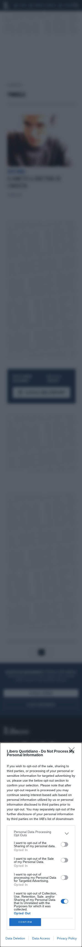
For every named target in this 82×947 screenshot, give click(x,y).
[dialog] (41, 845)
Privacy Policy (67, 938)
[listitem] (41, 833)
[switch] (64, 844)
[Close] (73, 751)
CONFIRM (25, 922)
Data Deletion (15, 938)
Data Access (41, 938)
